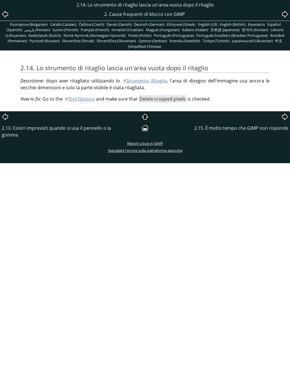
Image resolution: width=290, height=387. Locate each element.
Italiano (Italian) (195, 29)
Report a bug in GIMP (145, 143)
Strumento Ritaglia (146, 81)
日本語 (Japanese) (225, 29)
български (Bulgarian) (29, 24)
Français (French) (95, 29)
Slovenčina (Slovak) (78, 40)
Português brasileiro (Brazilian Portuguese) (232, 35)
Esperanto (256, 24)
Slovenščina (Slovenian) (116, 40)
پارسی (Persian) (37, 29)
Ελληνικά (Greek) (181, 24)
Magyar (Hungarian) (163, 29)
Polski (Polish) (140, 35)
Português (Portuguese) (174, 35)
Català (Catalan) (63, 24)
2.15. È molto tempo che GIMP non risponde (241, 128)
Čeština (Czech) (91, 24)
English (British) (233, 24)
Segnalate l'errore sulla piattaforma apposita (145, 150)
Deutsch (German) (149, 24)
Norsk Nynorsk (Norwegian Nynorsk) (94, 35)
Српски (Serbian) (152, 40)
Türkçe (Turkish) (215, 40)
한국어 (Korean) (255, 29)
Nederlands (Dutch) (44, 35)
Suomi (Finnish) (65, 29)
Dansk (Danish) (119, 24)
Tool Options (81, 99)
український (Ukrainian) (252, 40)
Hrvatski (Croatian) (127, 29)
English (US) (208, 24)
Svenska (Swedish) (184, 40)
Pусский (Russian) (44, 40)
